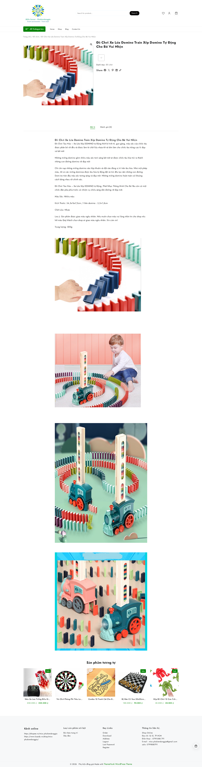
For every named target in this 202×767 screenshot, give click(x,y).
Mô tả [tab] (92, 127)
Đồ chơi (36, 36)
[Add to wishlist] (101, 57)
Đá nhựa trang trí (70, 732)
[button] (91, 44)
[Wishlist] (163, 13)
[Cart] (176, 13)
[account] (169, 13)
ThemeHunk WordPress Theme (118, 764)
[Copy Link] (120, 70)
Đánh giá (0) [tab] (106, 127)
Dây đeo (67, 735)
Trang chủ (27, 36)
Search (134, 13)
